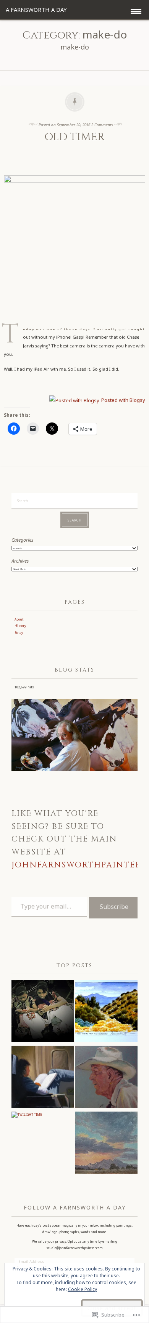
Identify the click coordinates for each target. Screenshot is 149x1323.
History (20, 626)
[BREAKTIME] (42, 1012)
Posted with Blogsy (123, 400)
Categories (22, 540)
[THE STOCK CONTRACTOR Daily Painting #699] (106, 1078)
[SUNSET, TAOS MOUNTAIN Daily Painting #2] (106, 1144)
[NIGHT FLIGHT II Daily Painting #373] (42, 1078)
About (19, 619)
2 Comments (102, 124)
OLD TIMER (74, 137)
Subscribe (114, 906)
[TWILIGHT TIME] (26, 1115)
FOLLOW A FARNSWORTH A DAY (75, 1207)
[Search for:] (74, 500)
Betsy (19, 632)
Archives (20, 561)
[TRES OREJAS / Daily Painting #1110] (106, 1012)
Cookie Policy (82, 1289)
